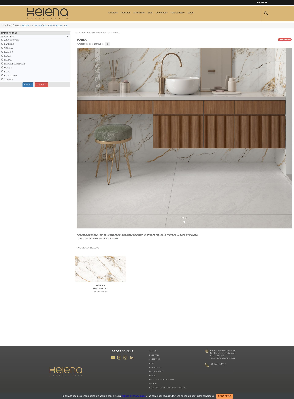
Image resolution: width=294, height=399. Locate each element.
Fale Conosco (178, 12)
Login (191, 12)
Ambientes (139, 12)
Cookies (153, 383)
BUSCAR (28, 85)
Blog (150, 12)
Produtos (125, 12)
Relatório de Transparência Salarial (168, 388)
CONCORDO (224, 396)
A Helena (113, 12)
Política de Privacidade (161, 380)
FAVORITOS (41, 85)
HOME (25, 25)
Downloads (162, 12)
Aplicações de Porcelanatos (49, 25)
